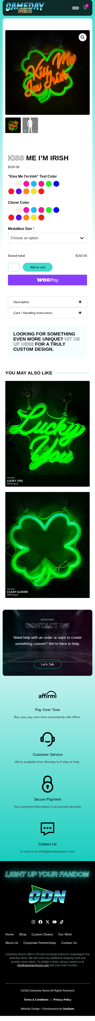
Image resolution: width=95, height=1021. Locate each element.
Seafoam (68, 1008)
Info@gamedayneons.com (33, 965)
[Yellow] (33, 191)
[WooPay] (47, 280)
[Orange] (26, 191)
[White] (11, 183)
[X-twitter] (47, 922)
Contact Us (69, 943)
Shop (22, 934)
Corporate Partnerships (39, 943)
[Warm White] (18, 183)
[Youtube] (54, 922)
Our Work (65, 934)
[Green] (49, 183)
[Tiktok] (62, 922)
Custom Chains (42, 934)
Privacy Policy (62, 999)
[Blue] (56, 183)
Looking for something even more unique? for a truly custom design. (46, 341)
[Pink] (41, 183)
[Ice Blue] (33, 183)
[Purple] (18, 191)
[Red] (11, 191)
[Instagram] (33, 922)
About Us (11, 943)
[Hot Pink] (26, 183)
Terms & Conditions (36, 999)
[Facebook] (40, 922)
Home (9, 934)
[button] (75, 8)
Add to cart (37, 267)
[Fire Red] (41, 191)
